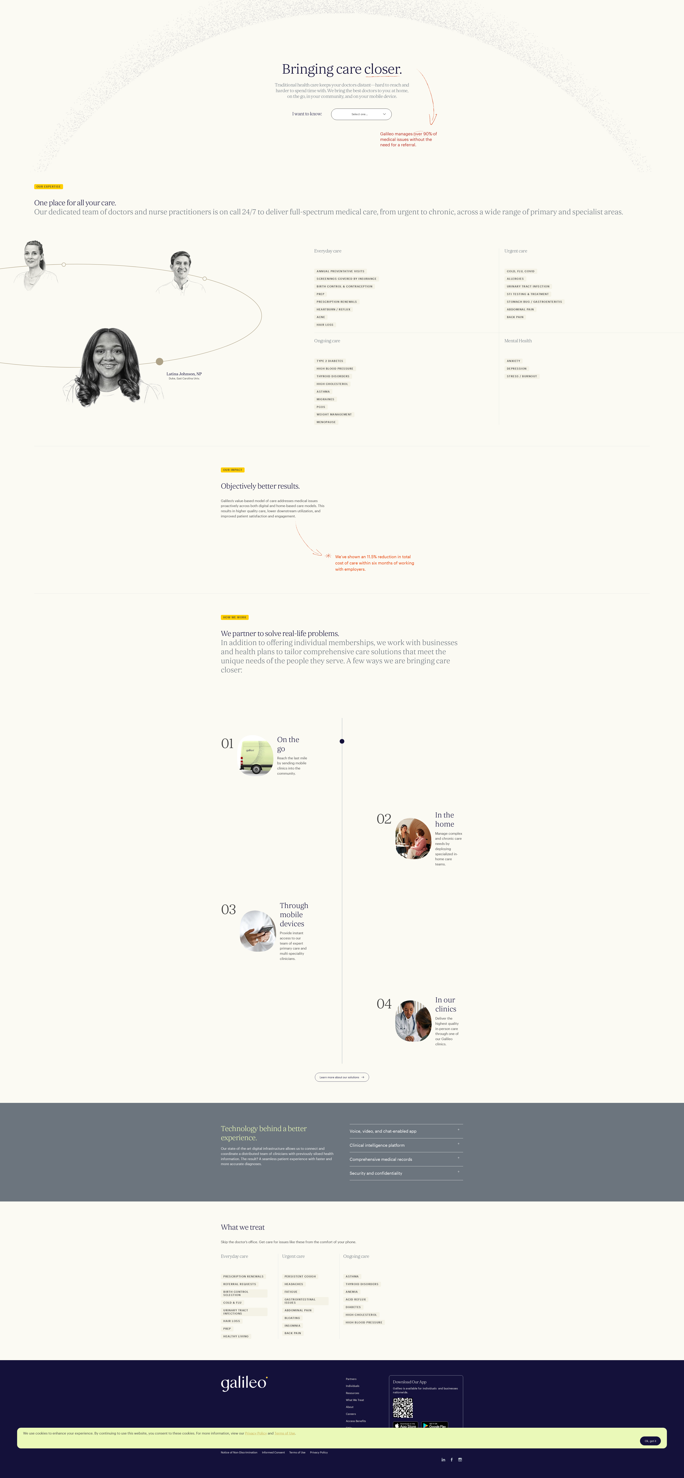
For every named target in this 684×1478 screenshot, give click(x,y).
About (349, 1406)
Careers (351, 1413)
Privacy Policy (319, 1452)
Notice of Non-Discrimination (239, 1452)
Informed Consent (273, 1452)
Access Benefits (356, 1421)
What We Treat (355, 1400)
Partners (351, 1378)
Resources (352, 1393)
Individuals (352, 1385)
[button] (361, 114)
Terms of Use (297, 1452)
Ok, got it (650, 1441)
